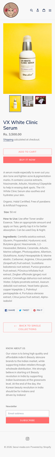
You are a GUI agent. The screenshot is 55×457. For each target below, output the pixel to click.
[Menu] (50, 10)
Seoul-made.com (21, 447)
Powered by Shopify (41, 447)
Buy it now (28, 159)
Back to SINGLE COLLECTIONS (29, 327)
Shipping (8, 139)
